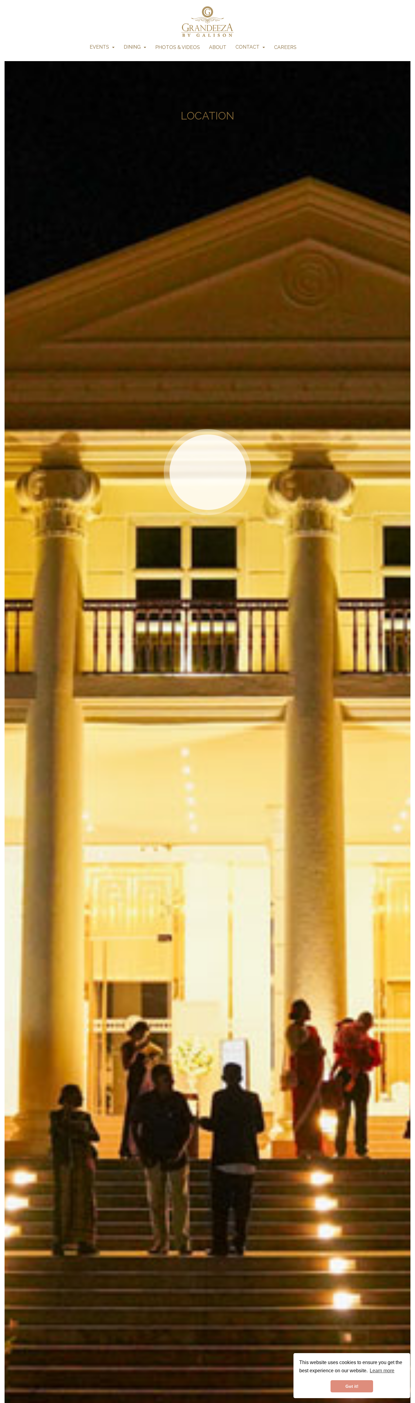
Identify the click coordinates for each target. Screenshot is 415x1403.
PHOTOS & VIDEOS (177, 47)
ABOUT (217, 47)
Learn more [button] (382, 1370)
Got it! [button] (351, 1386)
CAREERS (285, 47)
